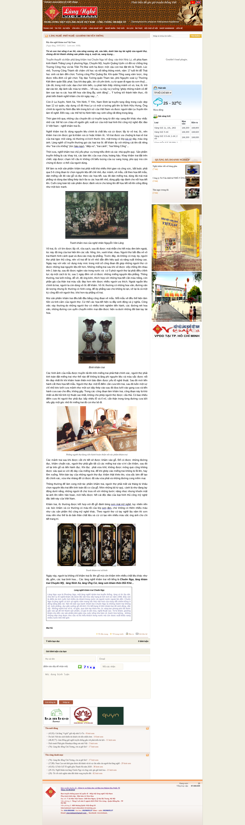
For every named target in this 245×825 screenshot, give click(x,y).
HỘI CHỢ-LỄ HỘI (151, 28)
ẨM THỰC (139, 28)
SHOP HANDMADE (167, 28)
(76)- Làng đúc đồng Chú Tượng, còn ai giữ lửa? (67, 747)
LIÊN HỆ (179, 28)
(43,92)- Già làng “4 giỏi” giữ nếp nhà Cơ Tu (66, 733)
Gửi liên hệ (142, 634)
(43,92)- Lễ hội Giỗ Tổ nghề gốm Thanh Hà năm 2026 (70, 767)
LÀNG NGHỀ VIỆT (96, 28)
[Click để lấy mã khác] (80, 667)
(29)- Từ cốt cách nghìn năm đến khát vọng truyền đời (69, 773)
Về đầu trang (103, 634)
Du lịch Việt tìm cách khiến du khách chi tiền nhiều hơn (70, 737)
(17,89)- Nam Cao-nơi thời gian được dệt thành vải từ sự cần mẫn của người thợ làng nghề (84, 763)
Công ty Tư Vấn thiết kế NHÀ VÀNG (169, 178)
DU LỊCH (130, 28)
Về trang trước (118, 634)
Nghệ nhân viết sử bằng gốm (165, 166)
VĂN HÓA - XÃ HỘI (79, 28)
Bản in (131, 634)
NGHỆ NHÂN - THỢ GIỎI (115, 28)
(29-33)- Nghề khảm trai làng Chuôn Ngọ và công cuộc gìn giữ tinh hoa (76, 770)
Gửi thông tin (50, 702)
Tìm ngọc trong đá (160, 190)
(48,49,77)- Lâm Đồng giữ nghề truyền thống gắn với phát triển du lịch (76, 740)
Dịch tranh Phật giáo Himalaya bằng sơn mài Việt (67, 743)
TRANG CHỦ (48, 28)
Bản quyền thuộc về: (69, 788)
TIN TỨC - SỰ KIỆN (62, 28)
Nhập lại (66, 702)
